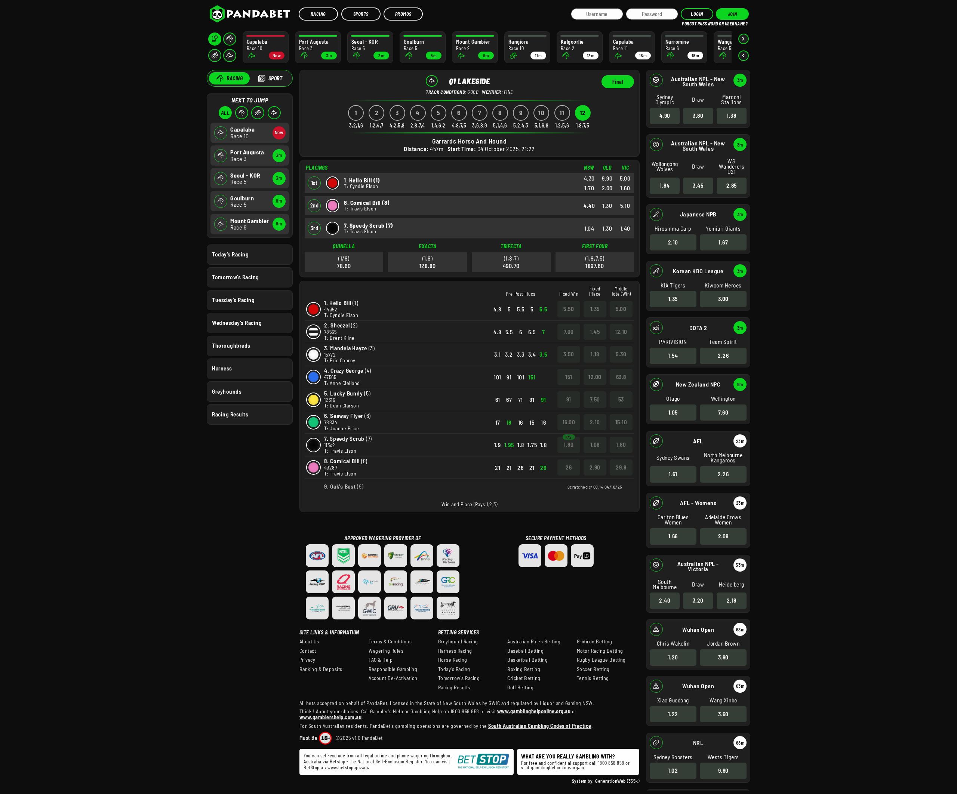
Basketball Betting (527, 660)
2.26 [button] (723, 355)
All (225, 113)
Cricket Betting (524, 678)
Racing (318, 14)
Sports (361, 14)
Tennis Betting (593, 678)
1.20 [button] (673, 657)
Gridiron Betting (594, 641)
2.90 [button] (595, 467)
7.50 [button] (595, 399)
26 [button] (569, 467)
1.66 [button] (673, 536)
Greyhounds (226, 391)
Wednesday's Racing (237, 322)
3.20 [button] (698, 600)
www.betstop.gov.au (347, 767)
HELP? (687, 22)
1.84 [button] (665, 185)
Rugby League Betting (601, 660)
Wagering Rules (386, 651)
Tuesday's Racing (233, 299)
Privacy (307, 660)
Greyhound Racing (458, 641)
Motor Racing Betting (600, 651)
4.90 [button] (664, 115)
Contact (307, 651)
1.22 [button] (673, 714)
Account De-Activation (393, 678)
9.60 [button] (723, 770)
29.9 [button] (621, 467)
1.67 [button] (723, 242)
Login (697, 14)
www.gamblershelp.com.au (330, 717)
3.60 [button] (723, 714)
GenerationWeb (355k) (617, 781)
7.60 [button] (723, 412)
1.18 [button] (595, 354)
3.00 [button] (723, 298)
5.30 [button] (621, 354)
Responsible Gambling (393, 669)
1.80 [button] (568, 444)
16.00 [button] (569, 422)
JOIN (732, 14)
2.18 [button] (731, 600)
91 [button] (568, 399)
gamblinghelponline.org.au (557, 767)
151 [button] (568, 376)
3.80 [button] (698, 115)
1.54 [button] (673, 355)
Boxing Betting (523, 669)
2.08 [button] (723, 536)
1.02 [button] (673, 770)
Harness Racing (455, 651)
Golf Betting (520, 687)
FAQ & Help (381, 660)
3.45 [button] (698, 185)
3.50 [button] (568, 354)
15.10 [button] (621, 422)
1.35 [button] (673, 298)
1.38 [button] (731, 115)
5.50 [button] (568, 308)
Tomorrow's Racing (235, 277)
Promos (403, 14)
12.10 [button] (621, 331)
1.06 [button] (595, 444)
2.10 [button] (673, 242)
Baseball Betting (525, 651)
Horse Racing (452, 660)
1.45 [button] (595, 331)
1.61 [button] (673, 474)
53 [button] (621, 399)
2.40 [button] (664, 600)
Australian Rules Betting (533, 641)
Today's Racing (230, 254)
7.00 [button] (569, 331)
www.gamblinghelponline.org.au (534, 711)
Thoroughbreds (231, 345)
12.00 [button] (594, 376)
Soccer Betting (593, 669)
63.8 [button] (621, 376)
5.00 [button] (621, 308)
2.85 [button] (731, 185)
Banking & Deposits (320, 669)
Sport (275, 78)
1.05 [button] (673, 412)
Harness (222, 368)
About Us (309, 641)
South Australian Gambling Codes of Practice (539, 726)
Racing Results (230, 414)
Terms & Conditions (390, 641)
